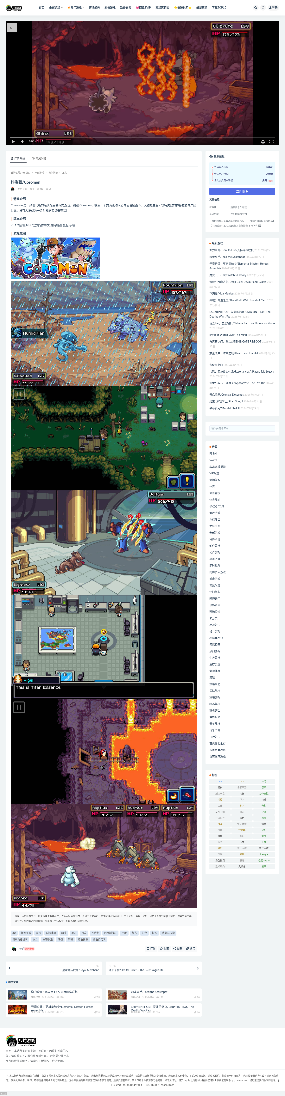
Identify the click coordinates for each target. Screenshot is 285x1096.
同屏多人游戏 (217, 572)
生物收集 (48, 939)
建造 (264, 812)
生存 (264, 842)
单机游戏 (214, 559)
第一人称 (242, 848)
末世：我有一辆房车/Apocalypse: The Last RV (237, 383)
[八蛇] (13, 189)
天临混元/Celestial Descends (226, 394)
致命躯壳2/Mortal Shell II (224, 408)
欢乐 (242, 836)
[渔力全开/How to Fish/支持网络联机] (17, 995)
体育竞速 (214, 499)
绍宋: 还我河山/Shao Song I (226, 401)
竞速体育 (214, 671)
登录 (275, 7)
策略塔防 (214, 684)
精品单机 (214, 704)
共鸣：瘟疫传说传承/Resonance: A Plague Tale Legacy (241, 371)
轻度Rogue (263, 860)
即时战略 (214, 565)
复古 (134, 933)
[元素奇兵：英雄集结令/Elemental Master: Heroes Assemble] (17, 1009)
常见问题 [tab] (40, 158)
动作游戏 (214, 552)
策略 (70, 939)
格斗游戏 (214, 631)
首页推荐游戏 (217, 756)
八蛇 (26, 948)
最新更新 (201, 7)
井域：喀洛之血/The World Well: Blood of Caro (237, 300)
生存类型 (214, 664)
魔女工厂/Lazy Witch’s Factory (227, 275)
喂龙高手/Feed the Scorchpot (149, 992)
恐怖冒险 (214, 605)
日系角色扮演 (20, 939)
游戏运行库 (162, 7)
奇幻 (264, 806)
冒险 (38, 933)
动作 (242, 794)
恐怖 (264, 818)
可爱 (83, 933)
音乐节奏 (214, 730)
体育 (212, 486)
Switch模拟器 (217, 467)
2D (14, 933)
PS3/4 (213, 453)
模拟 (220, 836)
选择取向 (220, 866)
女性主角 (220, 812)
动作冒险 (125, 7)
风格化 (241, 866)
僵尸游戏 (214, 513)
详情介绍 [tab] (19, 158)
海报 (179, 948)
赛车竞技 (214, 723)
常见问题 (214, 585)
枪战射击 (214, 625)
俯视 (220, 787)
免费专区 (35, 1012)
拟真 (264, 824)
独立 (35, 939)
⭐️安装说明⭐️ (183, 7)
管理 (242, 854)
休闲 (264, 781)
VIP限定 (214, 473)
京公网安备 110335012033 (160, 1085)
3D (242, 781)
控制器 (241, 830)
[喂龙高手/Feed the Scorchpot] (117, 995)
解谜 (242, 860)
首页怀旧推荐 (217, 743)
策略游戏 (214, 697)
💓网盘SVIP (143, 7)
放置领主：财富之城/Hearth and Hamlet (233, 353)
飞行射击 (214, 737)
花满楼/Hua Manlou (221, 293)
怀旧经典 (94, 7)
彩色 (144, 933)
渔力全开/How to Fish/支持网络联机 (54, 992)
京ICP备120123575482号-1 (127, 1085)
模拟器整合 (216, 638)
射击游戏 (110, 7)
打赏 (152, 948)
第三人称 (264, 848)
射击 (242, 812)
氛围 (264, 836)
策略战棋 (135, 997)
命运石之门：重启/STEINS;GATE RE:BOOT (235, 341)
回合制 (95, 933)
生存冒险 (214, 658)
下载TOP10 (219, 7)
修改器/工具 (216, 506)
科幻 (220, 848)
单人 (73, 933)
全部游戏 (39, 173)
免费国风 (214, 526)
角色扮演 (53, 173)
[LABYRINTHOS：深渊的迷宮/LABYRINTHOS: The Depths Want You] (117, 1009)
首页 (41, 7)
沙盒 (220, 842)
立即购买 (242, 191)
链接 (192, 948)
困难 (124, 933)
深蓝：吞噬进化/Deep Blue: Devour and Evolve (237, 282)
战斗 (220, 824)
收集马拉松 (168, 933)
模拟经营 (214, 644)
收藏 (166, 948)
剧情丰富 (51, 933)
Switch (213, 460)
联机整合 (35, 997)
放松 (264, 830)
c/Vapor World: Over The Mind (228, 335)
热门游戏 (214, 651)
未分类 (213, 618)
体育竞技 (214, 493)
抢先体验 (242, 824)
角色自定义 (99, 939)
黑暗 (264, 866)
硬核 (60, 939)
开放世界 (220, 818)
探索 (154, 933)
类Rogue (263, 854)
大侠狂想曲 (216, 365)
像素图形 (26, 933)
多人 (242, 806)
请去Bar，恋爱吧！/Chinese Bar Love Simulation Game (242, 323)
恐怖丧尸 (214, 598)
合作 (220, 806)
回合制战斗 (110, 933)
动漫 (63, 933)
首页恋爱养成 (217, 750)
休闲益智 (214, 480)
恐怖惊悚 (214, 611)
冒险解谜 (214, 539)
